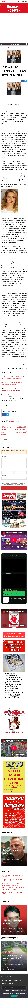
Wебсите (3, 475)
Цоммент (4, 456)
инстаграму (12, 390)
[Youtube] (23, 1)
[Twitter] (26, 1)
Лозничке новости (14, 44)
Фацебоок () (18, 443)
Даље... (12, 967)
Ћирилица (3, 1)
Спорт (4, 847)
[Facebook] (18, 1)
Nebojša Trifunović (6, 78)
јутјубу (19, 390)
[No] (26, 993)
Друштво (3, 406)
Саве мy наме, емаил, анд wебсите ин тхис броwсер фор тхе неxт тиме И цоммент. (13, 484)
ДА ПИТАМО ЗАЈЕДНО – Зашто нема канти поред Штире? (13, 956)
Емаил (16, 470)
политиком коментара (7, 453)
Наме (3, 470)
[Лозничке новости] (14, 8)
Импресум (4, 980)
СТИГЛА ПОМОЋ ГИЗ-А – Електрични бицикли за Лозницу (6, 431)
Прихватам (14, 995)
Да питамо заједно (7, 952)
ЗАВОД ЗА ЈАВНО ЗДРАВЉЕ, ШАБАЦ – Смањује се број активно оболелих (21, 430)
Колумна (5, 917)
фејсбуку (5, 390)
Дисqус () (24, 443)
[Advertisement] (14, 28)
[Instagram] (20, 1)
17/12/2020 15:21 (15, 78)
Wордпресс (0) (11, 443)
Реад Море (11, 932)
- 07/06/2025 (5, 960)
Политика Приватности (14, 980)
